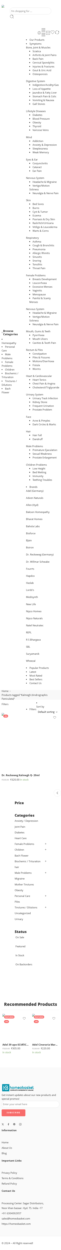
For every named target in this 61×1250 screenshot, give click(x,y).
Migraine (20, 878)
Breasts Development (45, 279)
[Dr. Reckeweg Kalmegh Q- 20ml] (30, 742)
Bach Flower (21, 855)
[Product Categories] (43, 30)
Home (5, 691)
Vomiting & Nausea (43, 100)
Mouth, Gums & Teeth (38, 331)
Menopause (39, 294)
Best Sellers (35, 679)
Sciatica (37, 51)
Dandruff (38, 439)
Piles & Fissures (41, 357)
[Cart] (48, 33)
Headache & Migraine (45, 181)
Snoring (37, 260)
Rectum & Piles (34, 349)
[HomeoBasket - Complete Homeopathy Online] (11, 6)
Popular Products (39, 667)
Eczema (37, 215)
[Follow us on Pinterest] (14, 1124)
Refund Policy (9, 1183)
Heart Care (21, 838)
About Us (7, 1147)
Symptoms (35, 43)
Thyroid (37, 126)
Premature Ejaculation (45, 450)
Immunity (38, 476)
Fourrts (30, 568)
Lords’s (30, 590)
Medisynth (32, 597)
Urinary (19, 919)
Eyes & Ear (32, 159)
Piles (17, 901)
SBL (28, 646)
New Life (31, 604)
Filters (5, 704)
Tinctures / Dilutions (26, 907)
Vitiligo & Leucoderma (45, 227)
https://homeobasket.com (16, 1223)
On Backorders (23, 964)
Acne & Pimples (41, 420)
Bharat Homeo (34, 519)
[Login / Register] (39, 33)
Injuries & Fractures (43, 66)
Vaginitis (37, 290)
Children (9, 369)
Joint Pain (20, 826)
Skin (28, 200)
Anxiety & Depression (45, 144)
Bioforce (30, 533)
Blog (4, 1153)
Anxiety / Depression (26, 820)
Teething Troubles (42, 479)
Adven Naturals (34, 497)
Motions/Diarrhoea (43, 361)
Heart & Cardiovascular (39, 376)
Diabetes (37, 115)
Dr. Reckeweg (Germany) (40, 554)
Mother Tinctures (24, 884)
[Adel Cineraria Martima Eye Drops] (45, 1027)
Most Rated (35, 675)
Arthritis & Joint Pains (44, 55)
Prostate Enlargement (45, 457)
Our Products (36, 39)
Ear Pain (37, 170)
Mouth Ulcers (40, 338)
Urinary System (34, 394)
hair (17, 867)
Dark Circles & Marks (44, 424)
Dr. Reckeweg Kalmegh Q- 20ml (21, 775)
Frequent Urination (43, 405)
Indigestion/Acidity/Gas (46, 84)
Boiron (30, 547)
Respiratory (32, 237)
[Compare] (57, 33)
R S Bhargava (33, 639)
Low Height (39, 468)
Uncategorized (23, 913)
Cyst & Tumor (40, 211)
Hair (28, 431)
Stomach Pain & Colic (44, 96)
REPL (29, 632)
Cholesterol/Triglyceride (46, 387)
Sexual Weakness (42, 453)
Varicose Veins (41, 130)
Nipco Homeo (33, 611)
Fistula (36, 365)
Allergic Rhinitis (41, 253)
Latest (32, 671)
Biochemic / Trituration (28, 861)
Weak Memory (41, 152)
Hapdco (30, 575)
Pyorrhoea (38, 335)
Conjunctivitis (40, 163)
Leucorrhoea (40, 283)
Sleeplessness (40, 148)
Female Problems (36, 275)
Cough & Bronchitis (43, 245)
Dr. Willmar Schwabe (37, 561)
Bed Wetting (39, 472)
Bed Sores (38, 204)
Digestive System (35, 81)
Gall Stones (39, 104)
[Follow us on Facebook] (8, 1124)
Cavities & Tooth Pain (44, 342)
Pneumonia (39, 249)
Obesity (37, 122)
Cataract (37, 167)
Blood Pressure (41, 118)
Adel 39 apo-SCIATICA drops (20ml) (15, 1044)
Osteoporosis (40, 74)
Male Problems (34, 446)
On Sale (19, 937)
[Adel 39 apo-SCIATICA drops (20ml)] (15, 1027)
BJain (29, 540)
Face (28, 416)
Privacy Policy (9, 1172)
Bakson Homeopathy (38, 512)
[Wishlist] (52, 33)
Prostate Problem (42, 409)
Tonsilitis (37, 264)
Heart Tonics (39, 379)
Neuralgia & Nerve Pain (46, 193)
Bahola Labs (33, 526)
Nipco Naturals (34, 618)
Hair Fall (37, 435)
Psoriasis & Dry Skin (44, 219)
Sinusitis (37, 256)
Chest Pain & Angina (44, 383)
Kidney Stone (40, 402)
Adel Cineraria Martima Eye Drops (45, 1044)
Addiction (38, 141)
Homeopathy (9, 343)
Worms (37, 369)
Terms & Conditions (12, 1178)
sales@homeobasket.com (16, 1218)
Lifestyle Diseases (36, 111)
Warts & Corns (41, 230)
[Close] (57, 793)
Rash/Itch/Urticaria (43, 223)
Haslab (30, 582)
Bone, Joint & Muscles (38, 47)
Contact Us (35, 683)
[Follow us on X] (3, 1124)
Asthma (37, 241)
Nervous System (35, 178)
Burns (36, 208)
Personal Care (22, 896)
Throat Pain (39, 268)
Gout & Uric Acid (42, 70)
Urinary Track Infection (45, 398)
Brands (33, 486)
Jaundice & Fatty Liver (45, 92)
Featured (20, 946)
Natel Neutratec (34, 625)
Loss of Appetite (42, 88)
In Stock (19, 955)
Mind (29, 137)
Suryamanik (32, 653)
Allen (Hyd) (32, 505)
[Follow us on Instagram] (20, 1124)
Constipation (40, 353)
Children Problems (36, 464)
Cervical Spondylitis (43, 62)
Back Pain (38, 58)
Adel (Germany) (34, 490)
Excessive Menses (42, 286)
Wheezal (30, 660)
